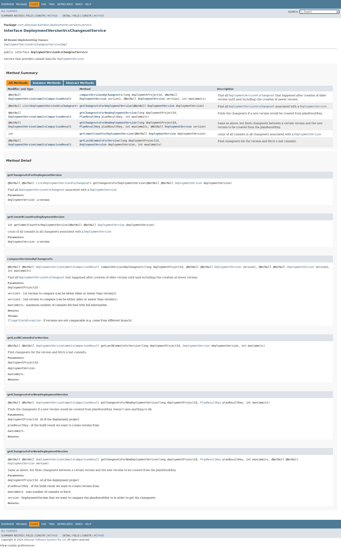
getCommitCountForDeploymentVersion (106, 133)
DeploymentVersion (93, 98)
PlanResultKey (90, 116)
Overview (7, 4)
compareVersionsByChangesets (101, 94)
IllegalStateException (24, 320)
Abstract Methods (80, 82)
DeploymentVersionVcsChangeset (53, 105)
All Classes (9, 11)
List (25, 105)
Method (52, 15)
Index (79, 4)
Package (21, 4)
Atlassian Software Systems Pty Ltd (45, 539)
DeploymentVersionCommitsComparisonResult (39, 98)
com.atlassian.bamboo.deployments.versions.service (55, 24)
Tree (52, 4)
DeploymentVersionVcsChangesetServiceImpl (35, 44)
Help (88, 4)
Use (43, 4)
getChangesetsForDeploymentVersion (106, 105)
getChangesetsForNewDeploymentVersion (108, 112)
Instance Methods (47, 82)
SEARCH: (293, 11)
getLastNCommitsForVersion (99, 140)
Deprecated (65, 4)
